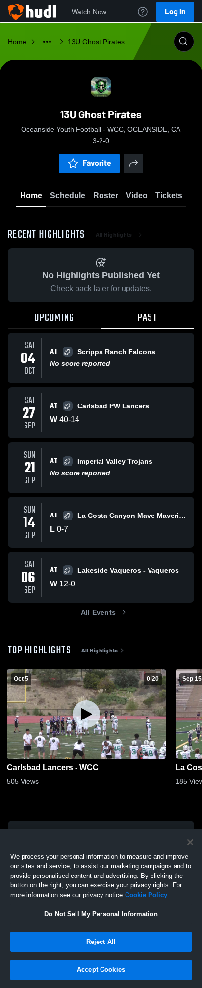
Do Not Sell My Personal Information (101, 914)
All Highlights (114, 235)
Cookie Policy (146, 894)
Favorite (97, 163)
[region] (101, 908)
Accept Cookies (101, 969)
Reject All (101, 941)
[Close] (190, 842)
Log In (175, 11)
